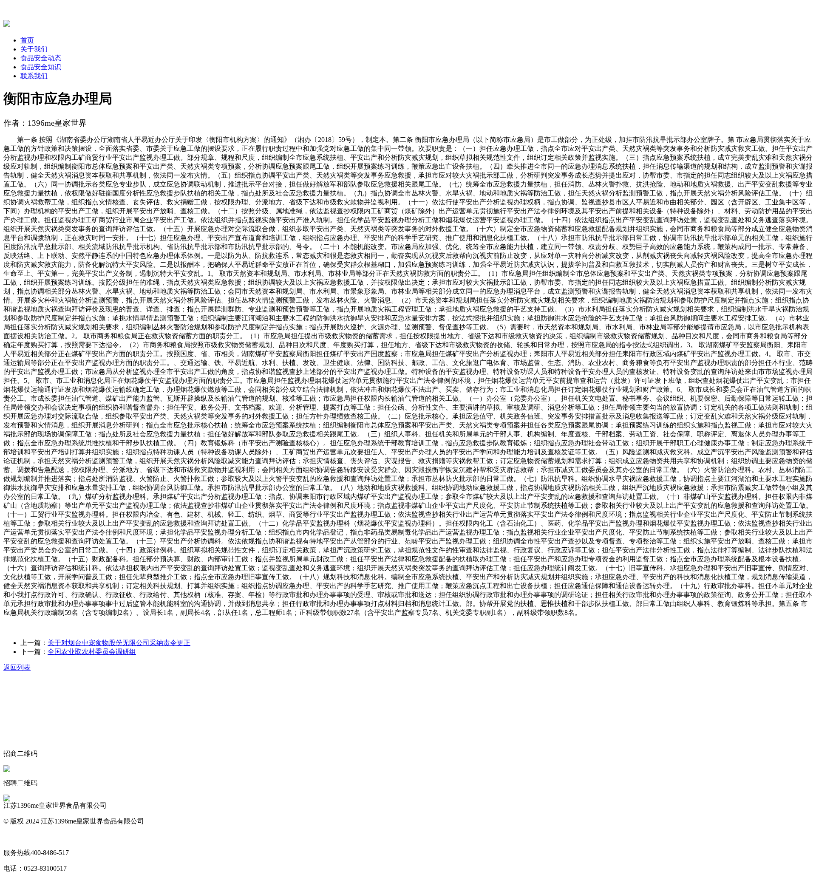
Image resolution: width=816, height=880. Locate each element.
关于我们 (34, 49)
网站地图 (17, 836)
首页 (27, 40)
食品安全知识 (40, 67)
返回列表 (17, 667)
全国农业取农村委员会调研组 (92, 651)
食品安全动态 (40, 58)
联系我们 (34, 75)
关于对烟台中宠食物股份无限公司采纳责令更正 (119, 642)
